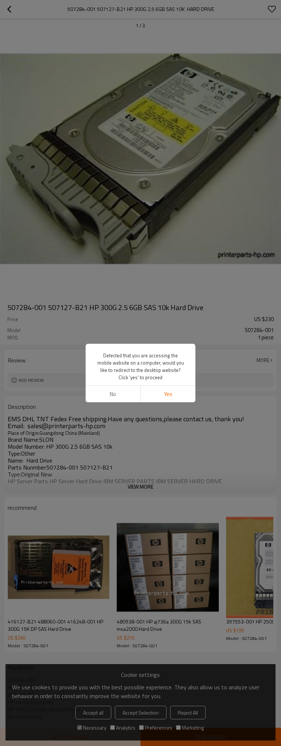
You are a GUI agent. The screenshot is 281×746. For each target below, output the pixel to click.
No (113, 394)
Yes (168, 394)
